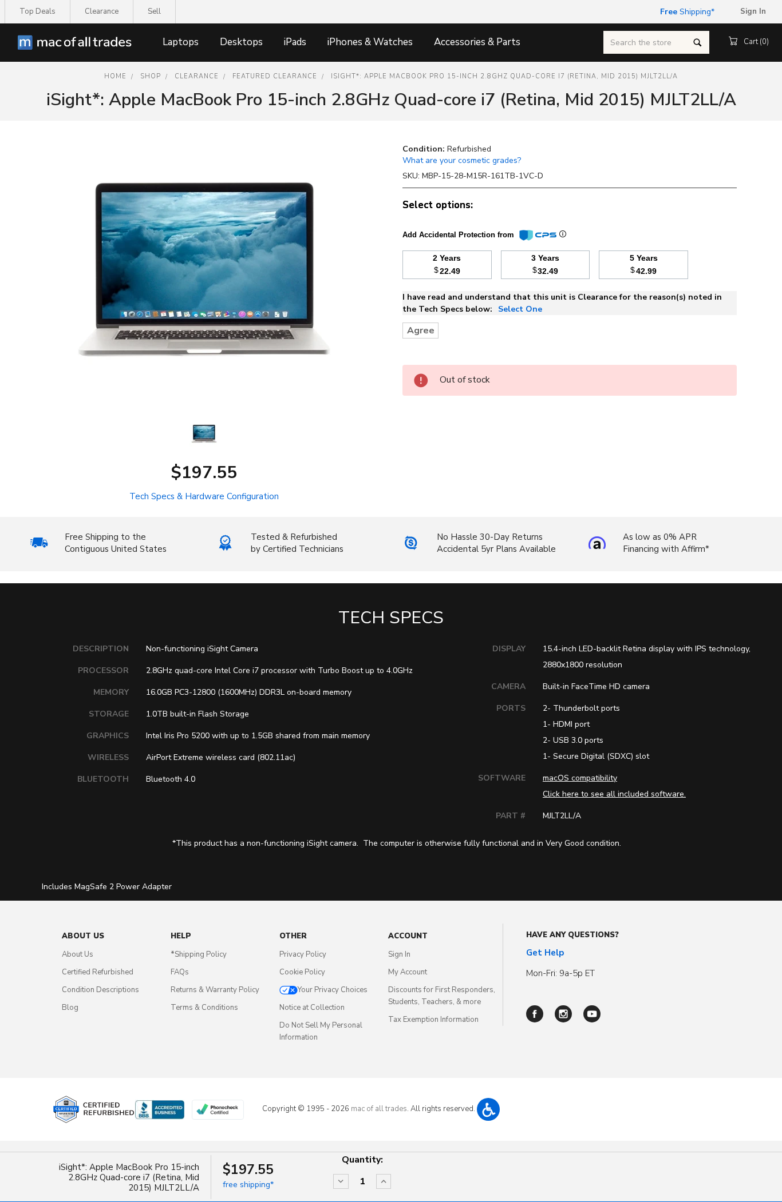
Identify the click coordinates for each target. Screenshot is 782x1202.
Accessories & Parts (477, 42)
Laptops (181, 42)
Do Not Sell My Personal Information (320, 1031)
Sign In (399, 954)
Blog (70, 1007)
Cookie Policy (302, 972)
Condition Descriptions (100, 990)
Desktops (241, 42)
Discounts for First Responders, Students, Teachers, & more (441, 996)
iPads (295, 42)
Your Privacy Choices (333, 990)
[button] (488, 1109)
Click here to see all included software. (614, 794)
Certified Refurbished (97, 972)
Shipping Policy (199, 954)
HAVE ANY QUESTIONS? (572, 935)
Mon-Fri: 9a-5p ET (560, 973)
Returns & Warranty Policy (215, 990)
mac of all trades (379, 1109)
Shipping (685, 11)
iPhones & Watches (370, 42)
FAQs (180, 972)
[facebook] (534, 1013)
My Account (407, 972)
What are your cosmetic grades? (461, 160)
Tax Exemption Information (433, 1019)
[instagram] (563, 1013)
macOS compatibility (580, 778)
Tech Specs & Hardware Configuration (204, 496)
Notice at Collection (312, 1007)
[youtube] (592, 1013)
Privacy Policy (302, 954)
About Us (77, 954)
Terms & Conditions (204, 1007)
